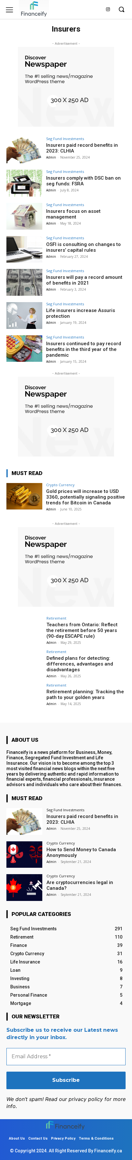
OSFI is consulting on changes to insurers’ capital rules (83, 247)
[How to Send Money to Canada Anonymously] (24, 854)
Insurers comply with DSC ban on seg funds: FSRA (83, 181)
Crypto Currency (60, 485)
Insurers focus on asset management (73, 214)
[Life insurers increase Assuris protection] (24, 315)
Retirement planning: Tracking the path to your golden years (85, 694)
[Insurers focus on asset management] (24, 216)
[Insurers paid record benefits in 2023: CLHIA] (24, 150)
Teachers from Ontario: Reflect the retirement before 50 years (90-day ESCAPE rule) (82, 630)
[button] (121, 9)
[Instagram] (108, 10)
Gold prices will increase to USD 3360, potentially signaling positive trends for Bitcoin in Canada (85, 497)
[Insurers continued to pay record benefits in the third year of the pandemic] (24, 348)
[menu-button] (9, 10)
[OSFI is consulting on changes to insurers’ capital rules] (24, 249)
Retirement (56, 618)
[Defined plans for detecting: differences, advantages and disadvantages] (24, 663)
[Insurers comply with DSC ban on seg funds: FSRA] (24, 183)
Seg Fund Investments (65, 138)
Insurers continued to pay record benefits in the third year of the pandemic (83, 349)
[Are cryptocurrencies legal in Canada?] (24, 887)
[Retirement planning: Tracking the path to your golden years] (24, 696)
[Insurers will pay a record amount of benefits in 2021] (24, 282)
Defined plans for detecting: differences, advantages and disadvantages (79, 664)
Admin (51, 157)
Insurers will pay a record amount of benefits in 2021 (84, 280)
